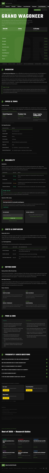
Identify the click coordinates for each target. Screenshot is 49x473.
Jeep (16, 0)
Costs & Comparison (28, 64)
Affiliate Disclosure (17, 468)
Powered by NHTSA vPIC (13, 220)
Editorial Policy (41, 0)
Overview (5, 64)
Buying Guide (38, 64)
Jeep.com (11, 109)
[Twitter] (44, 468)
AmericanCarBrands (9, 465)
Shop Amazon (29, 390)
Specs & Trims (11, 64)
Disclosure (15, 401)
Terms (35, 468)
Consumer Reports (9, 192)
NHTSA (20, 192)
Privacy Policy (30, 468)
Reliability (19, 64)
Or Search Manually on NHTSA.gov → (36, 216)
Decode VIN (13, 218)
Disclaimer (38, 0)
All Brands (6, 468)
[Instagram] (46, 468)
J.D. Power (15, 192)
